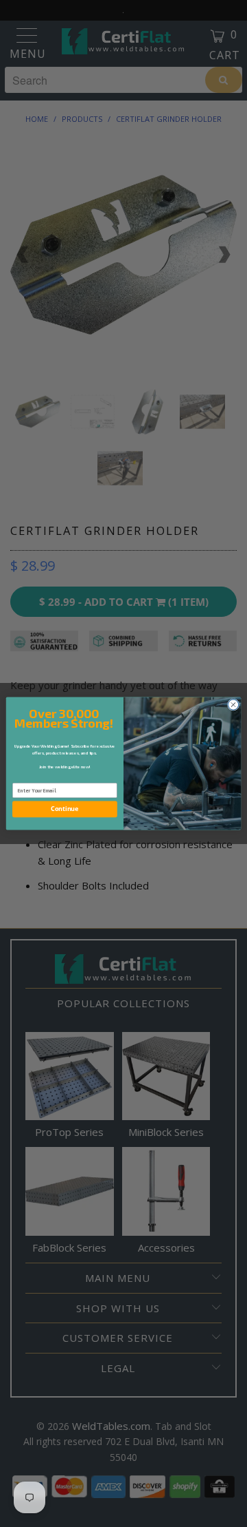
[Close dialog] (233, 704)
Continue (64, 809)
